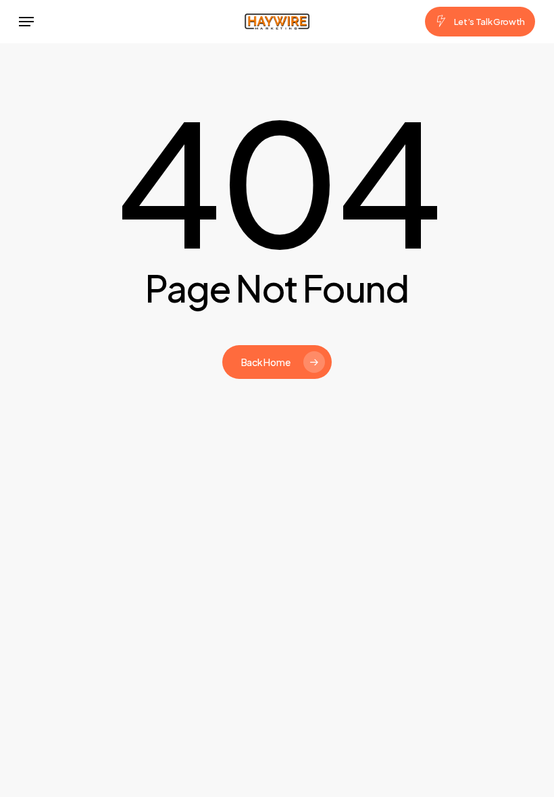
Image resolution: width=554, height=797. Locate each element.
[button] (26, 21)
